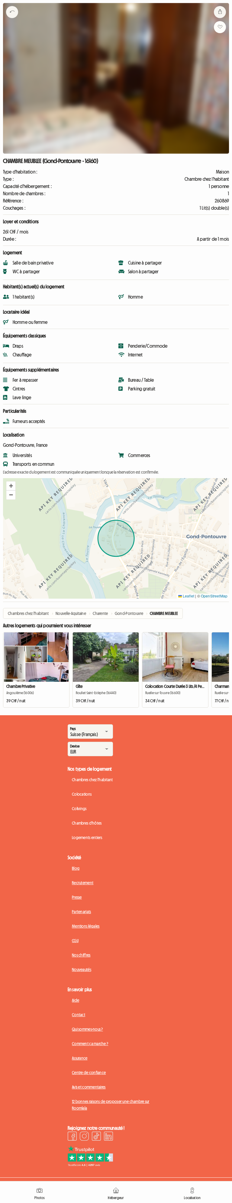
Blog (75, 868)
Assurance (80, 1058)
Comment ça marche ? (90, 1044)
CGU (75, 940)
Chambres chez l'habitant (92, 780)
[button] (10, 485)
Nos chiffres (81, 955)
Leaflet (188, 595)
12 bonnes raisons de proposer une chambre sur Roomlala (111, 1104)
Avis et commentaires (89, 1087)
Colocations (82, 794)
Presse (77, 897)
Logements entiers (87, 837)
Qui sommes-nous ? (87, 1029)
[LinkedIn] (108, 1137)
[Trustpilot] (90, 1164)
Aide (75, 1000)
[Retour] (12, 19)
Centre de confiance (89, 1072)
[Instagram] (84, 1137)
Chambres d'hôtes (87, 823)
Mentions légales (85, 926)
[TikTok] (96, 1137)
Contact (78, 1015)
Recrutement (82, 883)
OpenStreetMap (214, 595)
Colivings (79, 809)
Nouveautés (81, 969)
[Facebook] (72, 1137)
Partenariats (81, 912)
